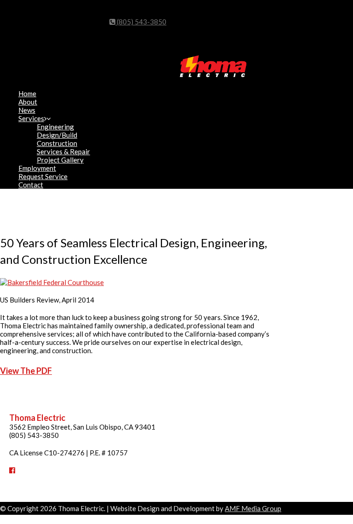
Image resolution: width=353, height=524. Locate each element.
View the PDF (26, 371)
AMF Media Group (253, 508)
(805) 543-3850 (140, 21)
